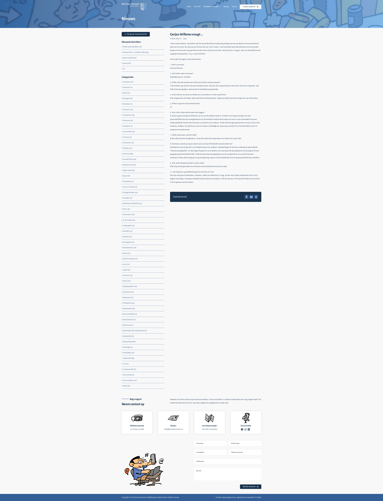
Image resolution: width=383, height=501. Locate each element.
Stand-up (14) (128, 325)
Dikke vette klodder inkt (132, 47)
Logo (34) (126, 270)
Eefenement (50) (129, 165)
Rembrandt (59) (129, 308)
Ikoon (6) (126, 209)
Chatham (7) (127, 126)
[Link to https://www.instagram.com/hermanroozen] (245, 429)
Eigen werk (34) (129, 170)
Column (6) (127, 137)
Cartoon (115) (128, 109)
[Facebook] (246, 197)
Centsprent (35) (129, 115)
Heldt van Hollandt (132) (132, 203)
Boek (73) (126, 93)
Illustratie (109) (129, 214)
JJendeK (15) (127, 231)
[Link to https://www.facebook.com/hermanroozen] (242, 429)
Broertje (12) (128, 104)
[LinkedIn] (251, 197)
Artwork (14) (128, 87)
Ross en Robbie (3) (130, 314)
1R (124, 69)
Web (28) (126, 386)
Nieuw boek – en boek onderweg (136, 52)
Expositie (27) (128, 181)
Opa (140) (127, 281)
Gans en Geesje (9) (130, 187)
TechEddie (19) (128, 353)
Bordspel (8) (127, 98)
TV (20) (126, 364)
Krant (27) (127, 253)
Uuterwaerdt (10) (129, 369)
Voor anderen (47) (130, 380)
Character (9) (128, 120)
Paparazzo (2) (128, 297)
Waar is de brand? (130, 58)
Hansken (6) (127, 198)
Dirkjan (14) (127, 148)
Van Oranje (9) (128, 375)
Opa (185, 39)
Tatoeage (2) (128, 347)
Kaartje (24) (127, 237)
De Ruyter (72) (128, 143)
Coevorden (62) (129, 132)
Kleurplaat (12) (128, 242)
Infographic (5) (129, 226)
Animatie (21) (128, 82)
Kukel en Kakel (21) (130, 259)
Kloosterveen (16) (129, 248)
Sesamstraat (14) (129, 320)
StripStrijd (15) (128, 336)
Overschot (127, 63)
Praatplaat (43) (129, 303)
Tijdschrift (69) (128, 358)
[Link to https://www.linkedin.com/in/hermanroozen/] (249, 429)
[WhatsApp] (256, 197)
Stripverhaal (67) (129, 342)
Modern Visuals (173, 497)
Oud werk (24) (128, 292)
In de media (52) (129, 220)
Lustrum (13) (128, 275)
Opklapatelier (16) (130, 286)
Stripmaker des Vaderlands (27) (135, 331)
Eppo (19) (126, 176)
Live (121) (126, 264)
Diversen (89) (128, 154)
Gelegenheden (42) (130, 192)
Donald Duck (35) (129, 159)
